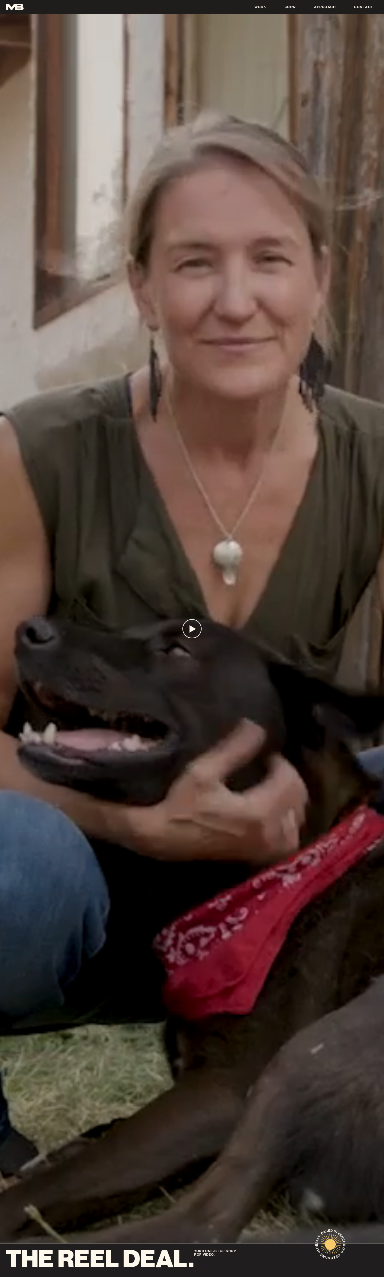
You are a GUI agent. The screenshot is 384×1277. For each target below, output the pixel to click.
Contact (363, 7)
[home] (15, 7)
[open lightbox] (192, 628)
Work (260, 7)
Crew (290, 7)
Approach (324, 7)
